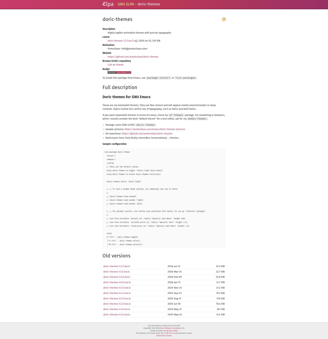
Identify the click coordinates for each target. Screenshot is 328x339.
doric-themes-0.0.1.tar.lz (116, 314)
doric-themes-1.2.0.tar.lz (116, 266)
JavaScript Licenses (164, 336)
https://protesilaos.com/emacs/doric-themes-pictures (155, 129)
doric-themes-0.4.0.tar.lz (117, 293)
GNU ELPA (126, 4)
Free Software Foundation (170, 328)
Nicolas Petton (172, 331)
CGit (110, 65)
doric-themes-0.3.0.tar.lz (117, 298)
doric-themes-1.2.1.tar (119, 41)
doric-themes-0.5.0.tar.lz (117, 288)
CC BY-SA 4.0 (169, 333)
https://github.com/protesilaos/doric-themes (133, 57)
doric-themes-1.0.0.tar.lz (116, 277)
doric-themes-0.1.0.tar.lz (116, 309)
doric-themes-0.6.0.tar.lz (117, 282)
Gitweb (119, 65)
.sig (135, 41)
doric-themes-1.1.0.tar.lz (116, 272)
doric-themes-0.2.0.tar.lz (117, 304)
